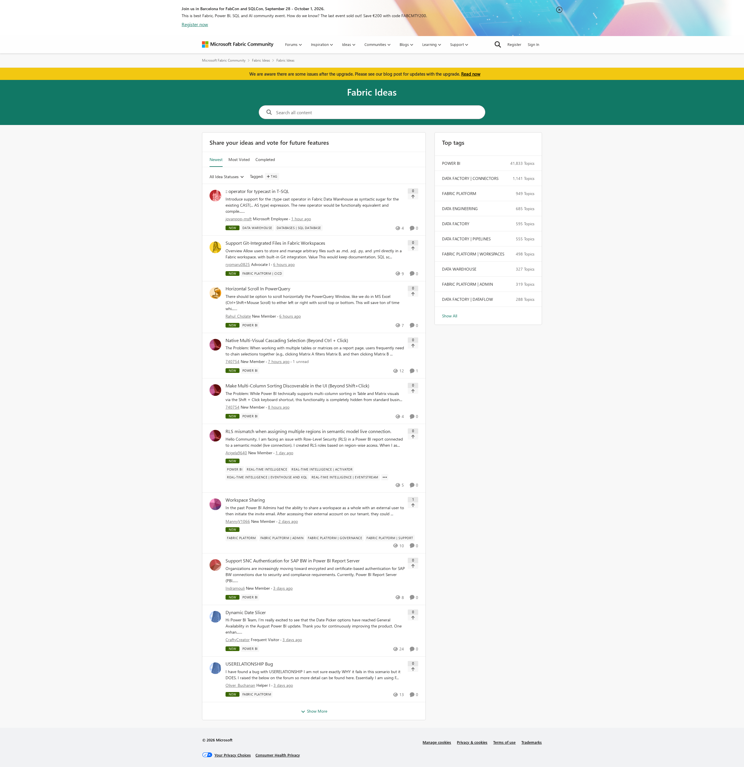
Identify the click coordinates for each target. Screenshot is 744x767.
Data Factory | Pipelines (466, 239)
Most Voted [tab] (239, 159)
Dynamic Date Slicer (246, 612)
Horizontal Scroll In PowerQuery (258, 289)
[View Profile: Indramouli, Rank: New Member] (215, 565)
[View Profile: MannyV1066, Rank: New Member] (215, 504)
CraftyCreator (238, 639)
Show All (449, 316)
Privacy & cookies (472, 742)
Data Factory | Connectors (470, 178)
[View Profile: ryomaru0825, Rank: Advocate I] (215, 247)
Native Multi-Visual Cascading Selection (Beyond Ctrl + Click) (287, 340)
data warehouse (459, 269)
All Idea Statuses (224, 176)
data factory (455, 223)
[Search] (497, 44)
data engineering (460, 208)
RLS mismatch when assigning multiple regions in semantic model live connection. (308, 431)
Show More (317, 711)
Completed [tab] (265, 159)
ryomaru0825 (238, 264)
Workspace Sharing (245, 500)
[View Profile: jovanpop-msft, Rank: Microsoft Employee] (215, 195)
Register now (195, 24)
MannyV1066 (238, 521)
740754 (232, 361)
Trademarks (531, 742)
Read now (470, 74)
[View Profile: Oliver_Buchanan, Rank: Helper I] (215, 668)
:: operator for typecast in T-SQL (257, 191)
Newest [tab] (216, 159)
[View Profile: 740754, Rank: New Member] (215, 345)
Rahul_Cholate (238, 316)
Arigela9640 (236, 452)
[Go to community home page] (237, 44)
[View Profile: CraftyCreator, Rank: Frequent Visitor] (215, 617)
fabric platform (459, 193)
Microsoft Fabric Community (224, 60)
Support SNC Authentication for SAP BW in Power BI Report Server (293, 561)
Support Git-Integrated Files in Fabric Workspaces (275, 243)
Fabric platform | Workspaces (473, 254)
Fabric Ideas (261, 60)
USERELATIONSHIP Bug (249, 664)
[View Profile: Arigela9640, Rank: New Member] (215, 435)
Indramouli (235, 588)
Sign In (533, 44)
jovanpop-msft (239, 218)
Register (514, 44)
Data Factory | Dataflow (467, 299)
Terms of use (504, 742)
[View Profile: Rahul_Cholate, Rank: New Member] (215, 293)
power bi (451, 163)
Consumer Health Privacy (277, 754)
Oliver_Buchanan (240, 685)
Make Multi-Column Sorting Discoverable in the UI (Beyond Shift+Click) (297, 386)
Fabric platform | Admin (467, 284)
